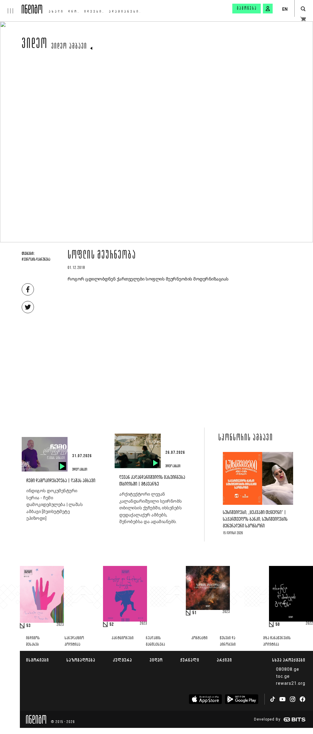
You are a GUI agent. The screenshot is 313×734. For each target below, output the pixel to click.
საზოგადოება (80, 660)
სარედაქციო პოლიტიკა (74, 641)
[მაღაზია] (303, 19)
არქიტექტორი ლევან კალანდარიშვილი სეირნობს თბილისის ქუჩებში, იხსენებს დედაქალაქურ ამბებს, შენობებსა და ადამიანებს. (150, 507)
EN (285, 9)
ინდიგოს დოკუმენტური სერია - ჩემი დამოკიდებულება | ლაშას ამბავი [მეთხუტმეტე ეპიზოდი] (54, 504)
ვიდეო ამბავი (69, 47)
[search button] (303, 9)
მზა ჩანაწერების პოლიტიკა (277, 641)
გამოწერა (247, 8)
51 (194, 613)
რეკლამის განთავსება (155, 641)
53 (28, 625)
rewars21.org (290, 683)
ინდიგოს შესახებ (33, 641)
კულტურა (122, 660)
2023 (60, 625)
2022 (309, 624)
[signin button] (268, 8)
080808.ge (287, 669)
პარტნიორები (123, 638)
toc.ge (283, 676)
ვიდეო (35, 45)
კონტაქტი (199, 638)
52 (111, 624)
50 (277, 624)
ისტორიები (37, 660)
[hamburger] (11, 6)
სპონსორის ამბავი (245, 438)
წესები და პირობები (228, 641)
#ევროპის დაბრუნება (36, 260)
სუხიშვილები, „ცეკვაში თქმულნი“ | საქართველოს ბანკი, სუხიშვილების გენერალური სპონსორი (255, 519)
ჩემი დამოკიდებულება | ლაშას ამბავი (60, 480)
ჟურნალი (189, 660)
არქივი (224, 660)
